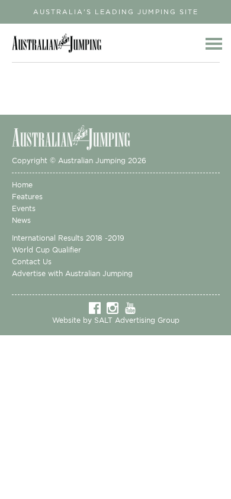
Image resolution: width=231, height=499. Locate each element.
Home (22, 184)
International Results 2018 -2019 (68, 238)
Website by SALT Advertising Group (115, 320)
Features (27, 196)
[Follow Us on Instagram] (115, 307)
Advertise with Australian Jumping (72, 273)
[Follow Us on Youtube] (133, 307)
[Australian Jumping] (80, 136)
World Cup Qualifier (46, 249)
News (21, 220)
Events (24, 208)
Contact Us (32, 261)
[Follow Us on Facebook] (98, 307)
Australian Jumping (60, 43)
